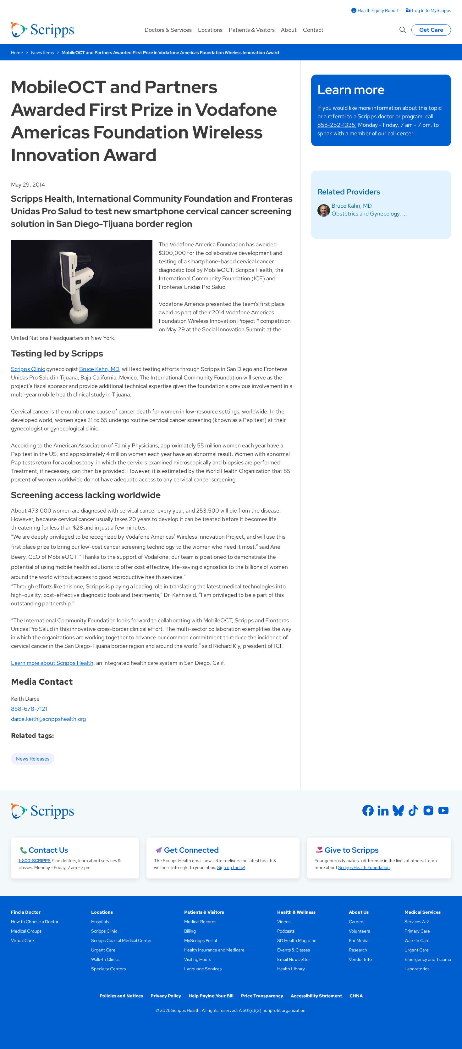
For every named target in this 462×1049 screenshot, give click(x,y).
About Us (359, 912)
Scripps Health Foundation (364, 867)
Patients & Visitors (252, 29)
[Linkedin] (383, 810)
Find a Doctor (26, 912)
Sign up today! (231, 867)
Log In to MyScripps (431, 10)
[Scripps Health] (42, 30)
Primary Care (417, 931)
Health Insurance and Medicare (214, 950)
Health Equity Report (378, 10)
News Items (42, 52)
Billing (190, 931)
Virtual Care (22, 940)
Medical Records (200, 921)
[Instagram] (428, 810)
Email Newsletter (293, 959)
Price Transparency (262, 996)
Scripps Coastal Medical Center (121, 940)
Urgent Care (103, 950)
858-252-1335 (336, 124)
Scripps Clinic (28, 369)
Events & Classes (293, 950)
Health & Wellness (296, 912)
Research (358, 950)
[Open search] (402, 30)
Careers (356, 921)
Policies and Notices (121, 996)
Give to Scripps (351, 850)
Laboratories (416, 969)
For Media (358, 940)
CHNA (356, 996)
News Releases (32, 758)
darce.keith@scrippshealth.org (48, 718)
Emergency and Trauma (427, 959)
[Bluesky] (398, 810)
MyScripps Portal (200, 940)
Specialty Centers (108, 969)
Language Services (203, 969)
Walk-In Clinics (105, 959)
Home (17, 52)
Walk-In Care (417, 940)
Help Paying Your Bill (211, 996)
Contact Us (48, 850)
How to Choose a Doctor (34, 921)
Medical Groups (26, 931)
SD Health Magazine (296, 940)
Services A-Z (416, 921)
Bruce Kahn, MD (99, 369)
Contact (313, 29)
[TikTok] (413, 810)
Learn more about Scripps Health (52, 662)
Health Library (291, 969)
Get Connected (191, 850)
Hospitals (100, 921)
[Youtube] (443, 810)
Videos (283, 921)
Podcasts (285, 931)
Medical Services (422, 912)
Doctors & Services (168, 29)
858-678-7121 (29, 708)
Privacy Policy (166, 996)
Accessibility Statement (316, 996)
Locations (210, 29)
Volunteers (359, 931)
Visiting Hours (197, 959)
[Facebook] (368, 810)
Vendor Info (360, 959)
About (289, 29)
